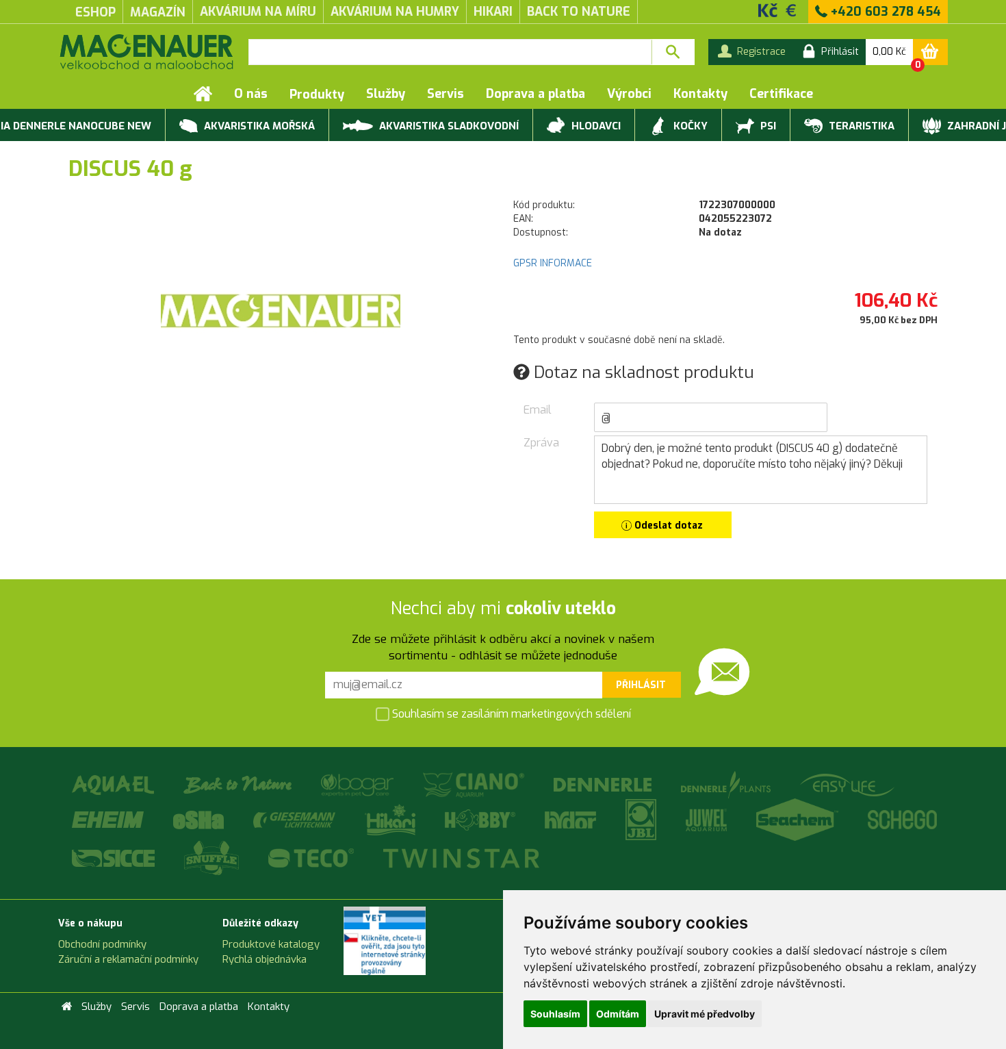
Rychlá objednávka (264, 959)
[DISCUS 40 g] (280, 311)
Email (538, 410)
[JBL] (642, 819)
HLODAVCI (595, 126)
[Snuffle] (212, 858)
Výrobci (629, 94)
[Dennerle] (603, 784)
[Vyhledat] (673, 52)
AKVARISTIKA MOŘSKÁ (258, 126)
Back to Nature (578, 11)
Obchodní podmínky (102, 944)
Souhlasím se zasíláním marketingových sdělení (510, 713)
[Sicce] (114, 858)
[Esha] (199, 819)
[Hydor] (571, 819)
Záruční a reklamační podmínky (128, 959)
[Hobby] (481, 819)
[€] (791, 9)
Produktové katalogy (271, 944)
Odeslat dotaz (667, 525)
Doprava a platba (535, 94)
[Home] (203, 94)
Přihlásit (641, 685)
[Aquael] (114, 784)
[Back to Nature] (238, 784)
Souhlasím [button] (555, 1014)
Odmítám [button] (617, 1014)
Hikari (493, 11)
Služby (385, 94)
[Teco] (312, 858)
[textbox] (450, 52)
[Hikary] (391, 819)
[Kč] (768, 9)
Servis (445, 94)
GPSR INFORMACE (552, 263)
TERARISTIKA (860, 126)
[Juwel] (707, 819)
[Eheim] (108, 819)
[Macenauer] (146, 51)
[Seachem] (798, 819)
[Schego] (902, 819)
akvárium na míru (258, 11)
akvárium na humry (395, 11)
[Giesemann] (295, 819)
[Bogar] (358, 784)
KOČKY (689, 126)
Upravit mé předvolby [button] (704, 1014)
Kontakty (700, 94)
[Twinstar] (461, 858)
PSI (767, 126)
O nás (251, 94)
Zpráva (541, 442)
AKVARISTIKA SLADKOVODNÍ (447, 126)
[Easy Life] (846, 784)
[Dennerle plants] (726, 784)
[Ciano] (474, 784)
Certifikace (781, 94)
